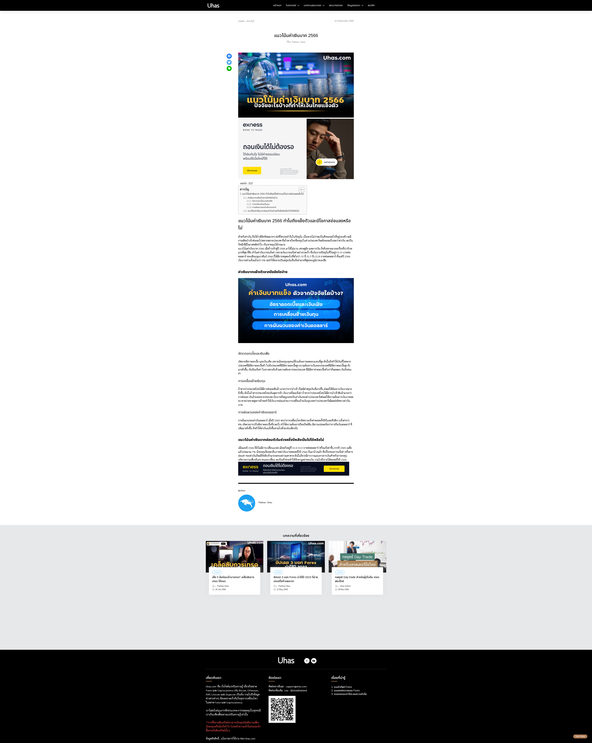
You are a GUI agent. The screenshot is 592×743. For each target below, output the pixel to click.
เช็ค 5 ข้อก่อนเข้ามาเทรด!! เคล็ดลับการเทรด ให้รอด (233, 579)
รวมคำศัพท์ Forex (343, 687)
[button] (300, 189)
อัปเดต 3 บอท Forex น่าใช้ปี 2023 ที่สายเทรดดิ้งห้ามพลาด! (295, 579)
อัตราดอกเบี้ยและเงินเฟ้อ (262, 201)
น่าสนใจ (241, 21)
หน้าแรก (277, 5)
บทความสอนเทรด (312, 5)
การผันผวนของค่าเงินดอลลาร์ (264, 207)
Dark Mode (580, 736)
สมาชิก (371, 5)
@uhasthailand (298, 690)
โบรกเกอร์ (291, 5)
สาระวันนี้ (250, 21)
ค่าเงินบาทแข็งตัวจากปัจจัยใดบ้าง (263, 197)
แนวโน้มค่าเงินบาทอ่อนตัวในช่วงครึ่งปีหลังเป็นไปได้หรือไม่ (273, 211)
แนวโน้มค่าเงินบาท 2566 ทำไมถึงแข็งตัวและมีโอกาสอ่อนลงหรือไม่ (273, 194)
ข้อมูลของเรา (353, 5)
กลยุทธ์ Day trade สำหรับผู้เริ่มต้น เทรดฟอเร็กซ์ (357, 579)
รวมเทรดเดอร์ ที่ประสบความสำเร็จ (350, 694)
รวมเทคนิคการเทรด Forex (347, 690)
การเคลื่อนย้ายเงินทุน (260, 204)
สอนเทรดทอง (336, 5)
